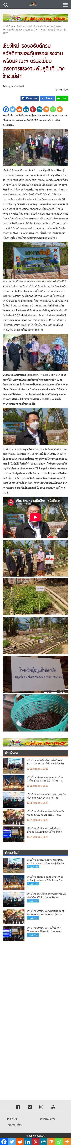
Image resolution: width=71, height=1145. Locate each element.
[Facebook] (6, 109)
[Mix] (46, 109)
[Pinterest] (33, 109)
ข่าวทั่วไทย (8, 26)
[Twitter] (13, 109)
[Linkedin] (26, 109)
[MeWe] (40, 109)
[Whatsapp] (53, 109)
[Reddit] (19, 109)
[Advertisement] (35, 981)
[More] (60, 109)
